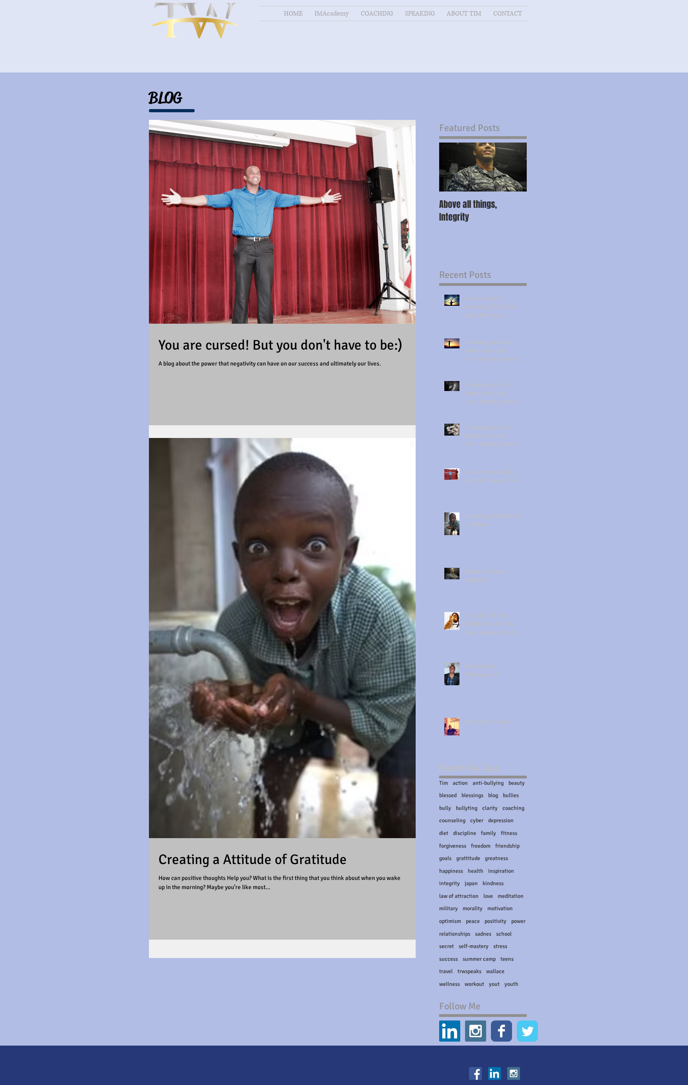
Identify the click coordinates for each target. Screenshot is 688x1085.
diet (443, 833)
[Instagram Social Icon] (475, 1031)
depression (501, 820)
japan (471, 883)
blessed (448, 795)
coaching (513, 808)
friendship (507, 846)
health (475, 871)
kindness (493, 883)
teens (507, 959)
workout (474, 984)
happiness (451, 871)
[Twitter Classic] (527, 1031)
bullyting (466, 808)
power (518, 921)
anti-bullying (488, 783)
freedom (481, 846)
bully (445, 808)
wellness (449, 984)
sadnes (483, 934)
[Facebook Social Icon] (475, 1073)
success (448, 959)
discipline (464, 833)
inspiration (501, 871)
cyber (476, 820)
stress (500, 946)
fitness (509, 833)
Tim (443, 783)
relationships (454, 934)
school (504, 934)
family (488, 833)
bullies (511, 795)
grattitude (468, 858)
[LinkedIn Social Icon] (449, 1031)
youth (511, 984)
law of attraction (459, 896)
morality (473, 908)
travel (446, 971)
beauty (516, 783)
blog (493, 795)
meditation (511, 896)
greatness (496, 858)
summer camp (479, 959)
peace (473, 921)
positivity (495, 921)
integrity (449, 883)
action (460, 783)
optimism (450, 921)
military (448, 908)
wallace (495, 971)
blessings (472, 795)
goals (445, 858)
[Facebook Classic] (501, 1031)
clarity (490, 808)
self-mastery (474, 946)
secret (446, 946)
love (488, 896)
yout (494, 984)
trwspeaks (469, 971)
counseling (452, 820)
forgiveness (452, 846)
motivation (500, 908)
